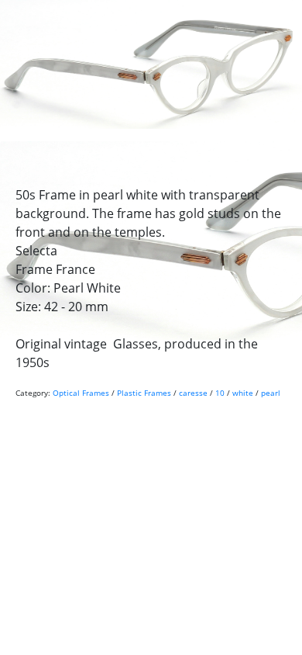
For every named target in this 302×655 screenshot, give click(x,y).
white (242, 392)
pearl (270, 392)
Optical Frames (81, 392)
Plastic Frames (144, 392)
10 (220, 392)
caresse (193, 392)
